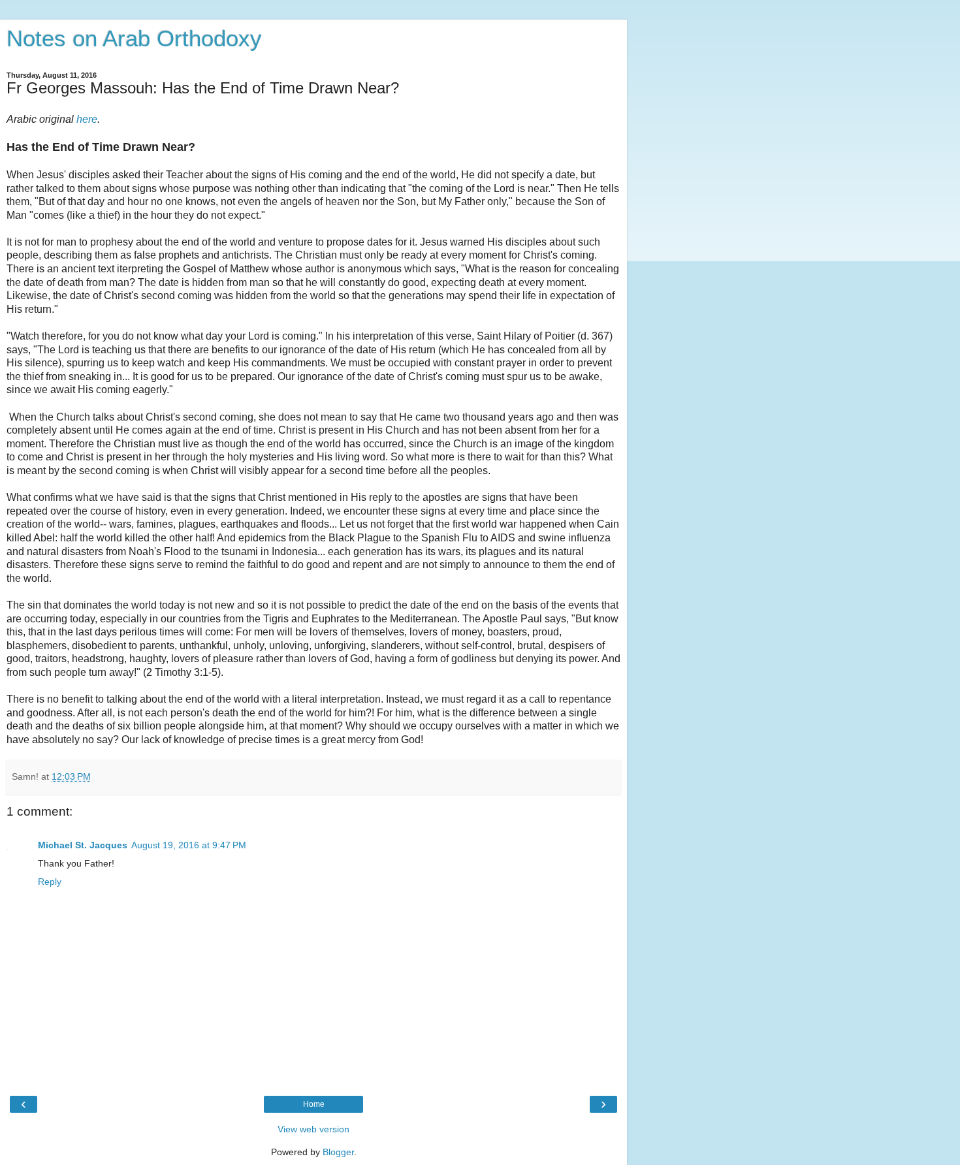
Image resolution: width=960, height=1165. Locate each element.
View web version (313, 1129)
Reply (49, 881)
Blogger (338, 1152)
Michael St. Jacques (82, 845)
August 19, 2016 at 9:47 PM (188, 845)
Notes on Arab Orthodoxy (134, 38)
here (86, 119)
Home (314, 1104)
